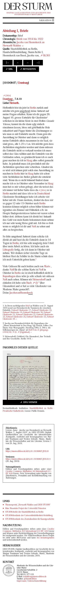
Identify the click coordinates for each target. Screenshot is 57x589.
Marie (47, 266)
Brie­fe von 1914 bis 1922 (29, 39)
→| (38, 63)
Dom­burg (23, 82)
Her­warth (14, 103)
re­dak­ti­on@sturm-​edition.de (34, 577)
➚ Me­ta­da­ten (28, 69)
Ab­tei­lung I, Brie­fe (15, 31)
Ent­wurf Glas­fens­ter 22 (25, 315)
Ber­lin (33, 108)
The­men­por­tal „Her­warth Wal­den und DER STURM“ (27, 505)
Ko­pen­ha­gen (9, 276)
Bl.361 (46, 55)
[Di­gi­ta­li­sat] (25, 332)
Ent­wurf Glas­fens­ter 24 (15, 317)
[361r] (8, 96)
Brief (28, 306)
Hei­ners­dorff (39, 279)
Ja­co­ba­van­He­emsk (21, 292)
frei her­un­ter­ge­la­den (45, 538)
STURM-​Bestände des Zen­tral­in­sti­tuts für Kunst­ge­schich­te (29, 519)
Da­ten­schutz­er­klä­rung (37, 581)
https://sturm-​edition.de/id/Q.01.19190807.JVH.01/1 (28, 459)
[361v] (43, 190)
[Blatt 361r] (28, 382)
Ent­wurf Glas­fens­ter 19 (12, 312)
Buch (29, 283)
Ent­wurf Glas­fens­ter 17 (21, 310)
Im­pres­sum (21, 581)
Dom (8, 99)
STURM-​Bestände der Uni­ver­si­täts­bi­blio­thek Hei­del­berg (29, 515)
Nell (34, 226)
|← (7, 63)
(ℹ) (36, 283)
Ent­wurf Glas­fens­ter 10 (41, 310)
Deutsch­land (43, 193)
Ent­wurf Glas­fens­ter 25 (36, 317)
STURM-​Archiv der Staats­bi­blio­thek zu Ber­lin (24, 512)
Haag (29, 160)
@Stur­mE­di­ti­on (30, 579)
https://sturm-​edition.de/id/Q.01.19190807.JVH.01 (27, 451)
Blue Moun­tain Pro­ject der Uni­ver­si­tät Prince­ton (25, 508)
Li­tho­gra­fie (8, 250)
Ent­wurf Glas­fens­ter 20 (33, 312)
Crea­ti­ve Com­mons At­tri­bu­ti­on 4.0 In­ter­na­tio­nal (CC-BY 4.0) (28, 530)
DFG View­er (30, 402)
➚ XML (9, 69)
